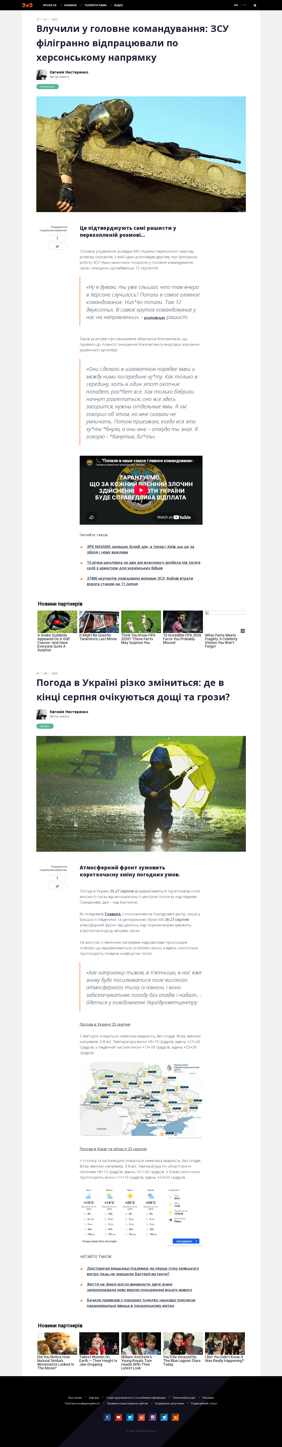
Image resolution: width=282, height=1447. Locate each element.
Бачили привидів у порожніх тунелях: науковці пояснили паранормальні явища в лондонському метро (141, 1303)
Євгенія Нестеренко (69, 72)
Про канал (75, 1397)
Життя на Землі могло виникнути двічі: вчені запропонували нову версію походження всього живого (139, 1287)
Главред (113, 913)
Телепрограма (95, 5)
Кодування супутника (169, 1403)
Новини (70, 5)
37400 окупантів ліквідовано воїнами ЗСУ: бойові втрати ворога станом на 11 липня (140, 581)
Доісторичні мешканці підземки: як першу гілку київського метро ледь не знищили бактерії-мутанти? (143, 1271)
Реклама (208, 1397)
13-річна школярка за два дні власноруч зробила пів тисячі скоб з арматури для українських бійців (143, 565)
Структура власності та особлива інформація (136, 1397)
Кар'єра (94, 1397)
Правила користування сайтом (127, 1403)
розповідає (154, 317)
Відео (118, 5)
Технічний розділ (184, 1397)
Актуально (47, 86)
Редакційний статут (204, 1403)
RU (244, 5)
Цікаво (45, 726)
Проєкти (49, 5)
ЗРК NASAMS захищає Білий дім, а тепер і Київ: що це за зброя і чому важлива (140, 549)
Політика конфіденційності (82, 1403)
